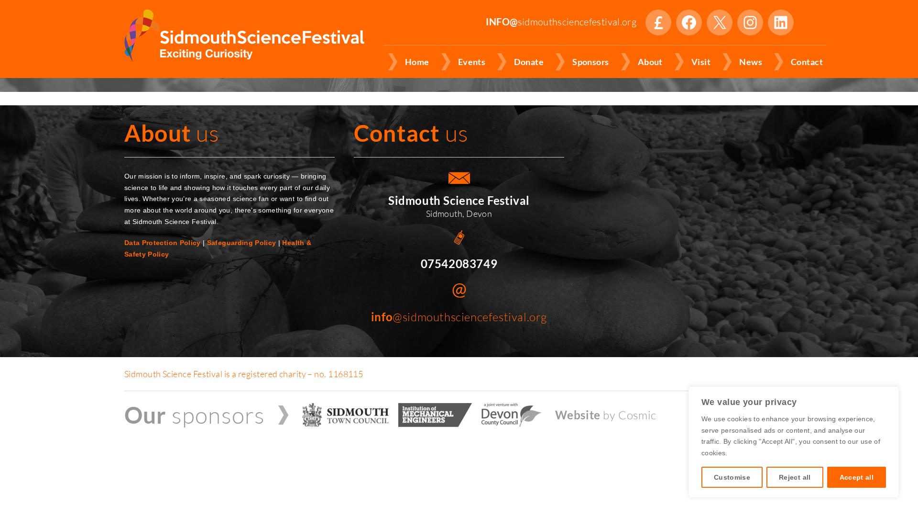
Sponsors (590, 61)
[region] (793, 442)
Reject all (795, 477)
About (650, 61)
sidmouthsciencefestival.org (561, 21)
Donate (658, 22)
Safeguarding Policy (241, 243)
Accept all (857, 477)
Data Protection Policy (162, 243)
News (750, 61)
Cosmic (637, 415)
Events (472, 61)
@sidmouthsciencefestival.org (459, 317)
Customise (732, 477)
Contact (807, 61)
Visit (700, 61)
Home (417, 61)
